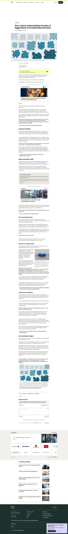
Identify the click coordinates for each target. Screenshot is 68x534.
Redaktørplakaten (34, 520)
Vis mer (22, 182)
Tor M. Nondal (13, 516)
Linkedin (28, 515)
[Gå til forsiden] (12, 2)
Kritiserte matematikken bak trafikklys (34, 125)
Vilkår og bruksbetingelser (47, 515)
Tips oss (54, 507)
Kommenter (26, 63)
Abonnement (13, 523)
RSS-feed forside (30, 511)
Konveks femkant (30, 393)
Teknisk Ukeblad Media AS (19, 530)
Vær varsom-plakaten (25, 520)
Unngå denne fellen (34, 213)
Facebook (29, 513)
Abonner (60, 2)
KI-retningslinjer (45, 517)
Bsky (28, 517)
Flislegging (24, 393)
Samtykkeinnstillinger (46, 513)
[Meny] (65, 2)
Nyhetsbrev (44, 511)
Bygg (20, 393)
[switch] (48, 71)
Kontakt (12, 526)
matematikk (17, 22)
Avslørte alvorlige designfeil (35, 387)
